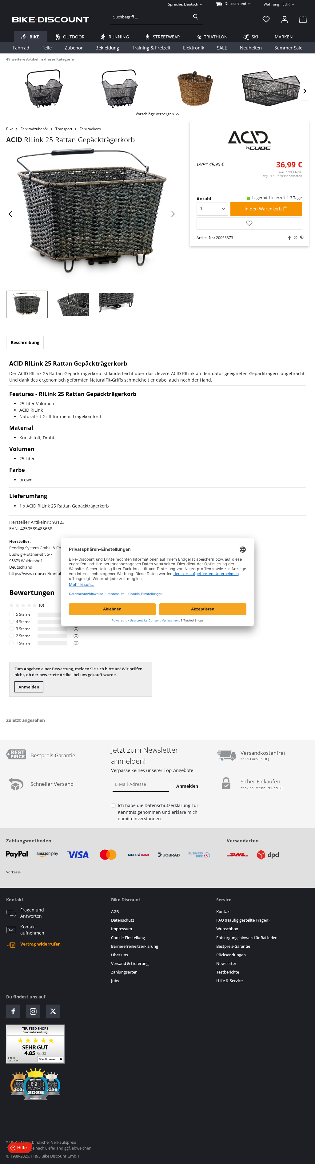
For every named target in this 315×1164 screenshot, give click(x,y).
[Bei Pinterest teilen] (300, 237)
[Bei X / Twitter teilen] (294, 237)
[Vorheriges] (10, 214)
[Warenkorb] (301, 19)
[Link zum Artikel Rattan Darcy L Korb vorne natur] (195, 88)
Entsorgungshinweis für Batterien (246, 937)
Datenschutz (122, 920)
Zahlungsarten (124, 972)
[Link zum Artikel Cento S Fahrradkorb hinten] (271, 88)
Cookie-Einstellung (128, 937)
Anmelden (28, 687)
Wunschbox (227, 928)
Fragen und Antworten (32, 913)
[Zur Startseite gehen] (50, 19)
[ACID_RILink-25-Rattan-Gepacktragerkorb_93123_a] (92, 214)
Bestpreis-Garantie (233, 946)
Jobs (115, 980)
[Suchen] (196, 17)
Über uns (119, 955)
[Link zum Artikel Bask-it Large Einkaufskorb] (119, 88)
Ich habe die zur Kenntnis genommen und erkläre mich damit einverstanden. (158, 811)
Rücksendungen (231, 955)
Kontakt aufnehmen (32, 930)
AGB (115, 911)
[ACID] (249, 140)
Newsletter (226, 963)
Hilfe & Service (229, 980)
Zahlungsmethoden (28, 840)
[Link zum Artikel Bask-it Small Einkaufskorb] (44, 88)
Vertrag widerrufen (40, 944)
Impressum (121, 928)
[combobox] (149, 17)
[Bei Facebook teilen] (288, 237)
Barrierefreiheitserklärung (134, 946)
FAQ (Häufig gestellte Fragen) (242, 920)
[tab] (25, 342)
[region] (157, 87)
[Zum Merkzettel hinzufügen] (249, 224)
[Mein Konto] (284, 19)
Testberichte (227, 972)
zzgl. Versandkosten (282, 176)
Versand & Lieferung (130, 963)
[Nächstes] (304, 91)
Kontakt (223, 911)
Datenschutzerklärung (167, 805)
